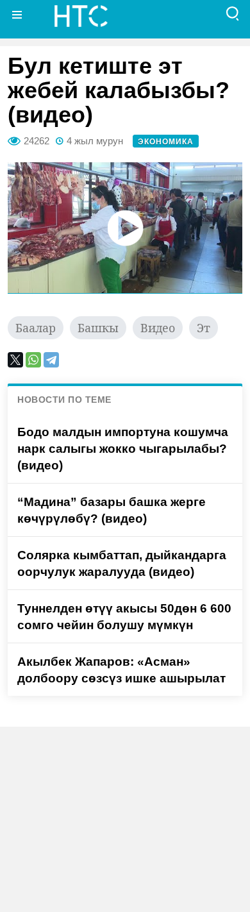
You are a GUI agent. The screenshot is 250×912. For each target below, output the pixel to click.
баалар (35, 327)
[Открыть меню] (17, 14)
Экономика (166, 141)
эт (203, 327)
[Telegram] (51, 359)
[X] (15, 359)
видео (157, 327)
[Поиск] (232, 14)
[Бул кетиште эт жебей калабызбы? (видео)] (125, 228)
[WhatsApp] (33, 359)
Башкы (98, 327)
